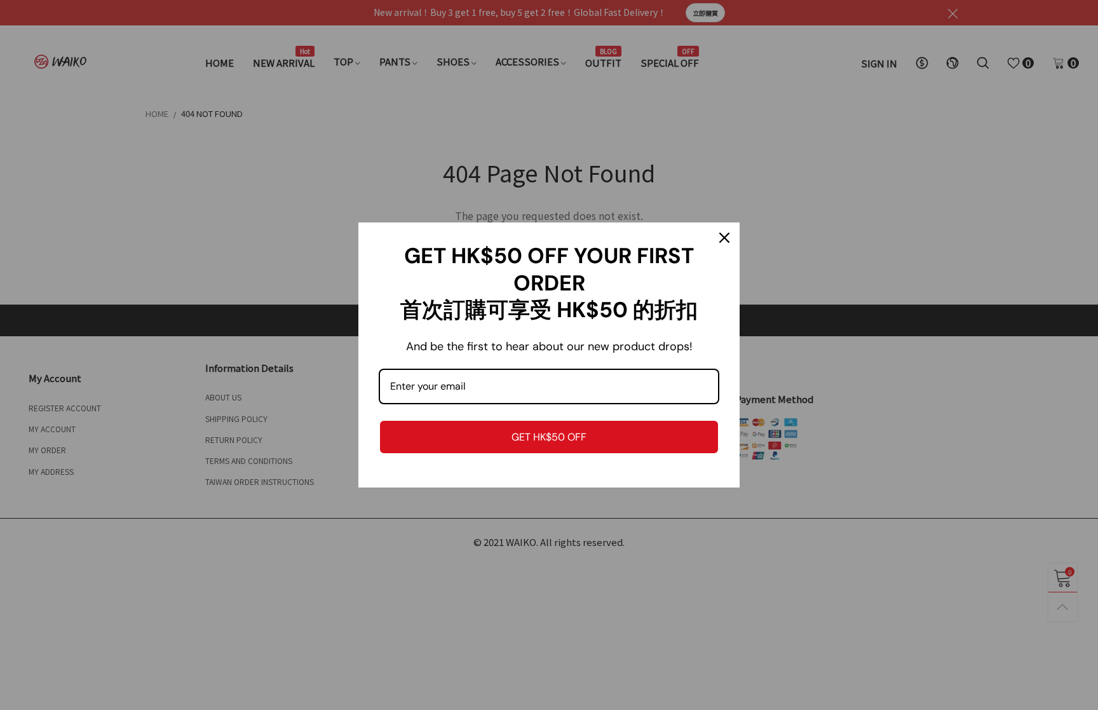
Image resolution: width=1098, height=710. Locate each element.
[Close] (724, 237)
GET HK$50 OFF (549, 437)
